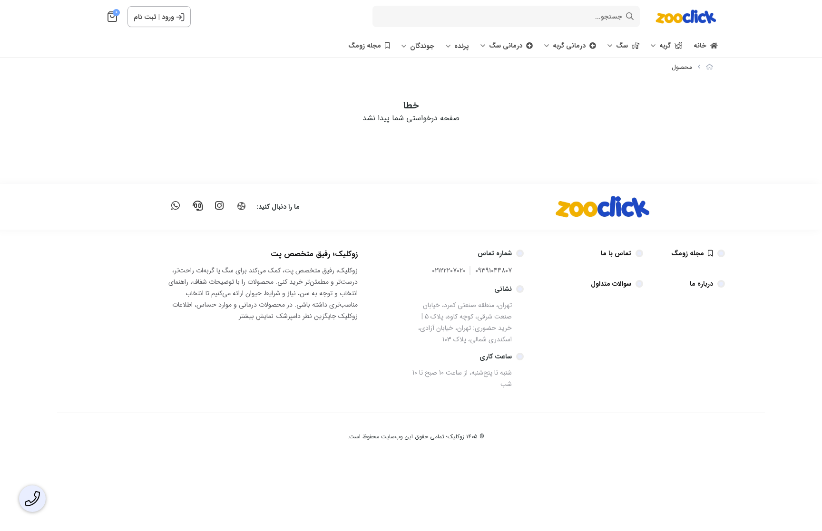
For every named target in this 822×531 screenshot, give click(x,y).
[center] (629, 17)
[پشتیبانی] (197, 205)
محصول (682, 67)
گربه (665, 45)
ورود (168, 17)
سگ (622, 45)
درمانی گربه (569, 45)
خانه (700, 45)
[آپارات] (241, 206)
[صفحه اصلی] (709, 67)
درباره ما (701, 284)
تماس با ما (616, 253)
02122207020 (449, 271)
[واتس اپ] (175, 205)
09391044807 (493, 271)
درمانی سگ (505, 45)
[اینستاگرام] (219, 205)
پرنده (461, 46)
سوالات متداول (611, 284)
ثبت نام (145, 17)
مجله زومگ (364, 45)
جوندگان (422, 46)
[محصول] (580, 206)
